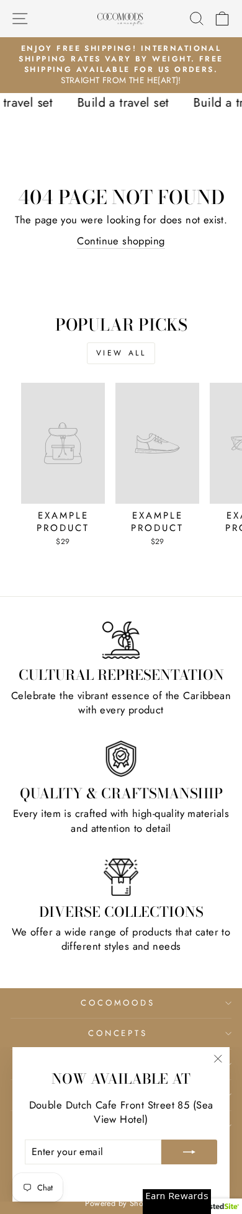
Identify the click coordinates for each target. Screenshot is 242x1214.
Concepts (118, 1033)
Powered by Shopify (120, 1203)
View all (121, 353)
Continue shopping (120, 241)
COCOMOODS (118, 1003)
